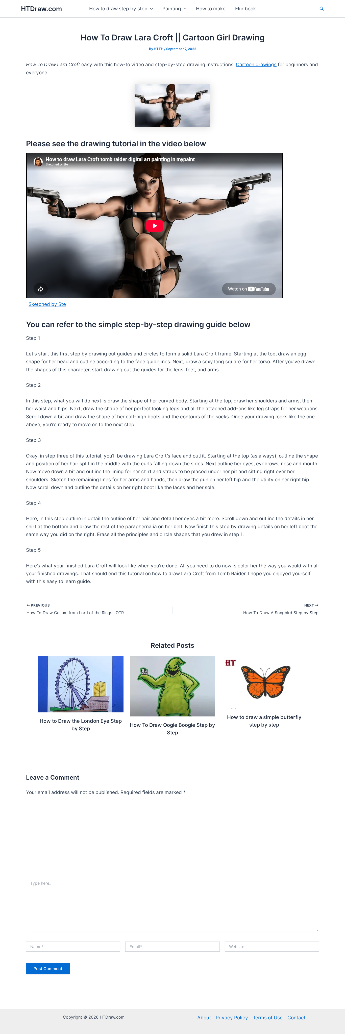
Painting (171, 9)
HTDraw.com (41, 9)
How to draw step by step (118, 9)
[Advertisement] (172, 839)
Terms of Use (268, 1018)
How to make (211, 9)
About (204, 1018)
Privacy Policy (232, 1018)
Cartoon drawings (256, 64)
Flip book (245, 9)
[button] (150, 9)
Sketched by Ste (47, 304)
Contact (296, 1018)
